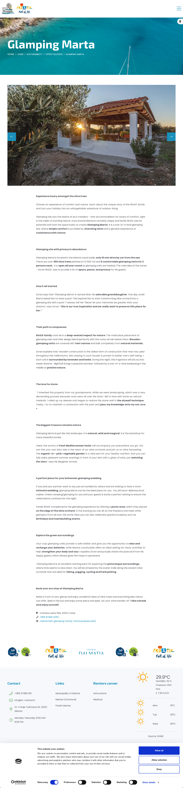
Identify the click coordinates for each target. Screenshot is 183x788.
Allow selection (159, 760)
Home (10, 54)
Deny (159, 769)
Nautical (97, 699)
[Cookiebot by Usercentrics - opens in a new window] (18, 782)
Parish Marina (63, 705)
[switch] (82, 782)
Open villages (54, 54)
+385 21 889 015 (23, 693)
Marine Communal (65, 699)
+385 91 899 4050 (49, 617)
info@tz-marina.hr (25, 700)
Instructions (100, 693)
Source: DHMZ (156, 736)
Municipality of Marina (67, 693)
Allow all (159, 750)
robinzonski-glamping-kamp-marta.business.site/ (68, 621)
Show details (148, 782)
